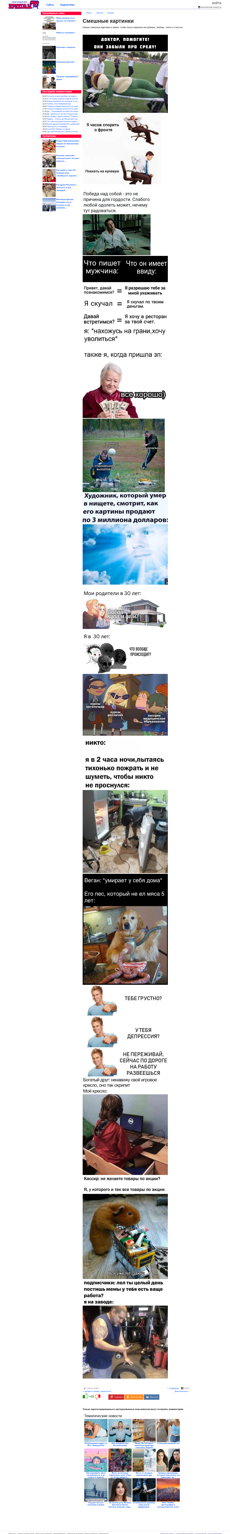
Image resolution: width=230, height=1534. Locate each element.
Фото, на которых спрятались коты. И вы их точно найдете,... (120, 1475)
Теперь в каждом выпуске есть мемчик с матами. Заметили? (73, 106)
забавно (96, 1388)
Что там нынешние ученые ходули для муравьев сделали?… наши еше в (79, 121)
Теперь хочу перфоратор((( (59, 104)
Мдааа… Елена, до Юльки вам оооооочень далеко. (69, 119)
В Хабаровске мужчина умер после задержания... (144, 1505)
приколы (90, 1388)
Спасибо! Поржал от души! (58, 129)
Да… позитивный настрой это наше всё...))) (66, 111)
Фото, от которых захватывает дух (144, 1474)
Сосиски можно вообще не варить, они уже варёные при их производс (78, 96)
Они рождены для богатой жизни (120, 1444)
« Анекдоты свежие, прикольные (97, 1391)
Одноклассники (136, 1397)
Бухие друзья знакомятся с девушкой (63, 124)
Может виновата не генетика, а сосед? (64, 101)
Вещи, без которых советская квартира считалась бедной (144, 1445)
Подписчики (67, 4)
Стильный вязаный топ (168, 1443)
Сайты (50, 4)
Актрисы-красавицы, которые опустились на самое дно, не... (168, 1475)
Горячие (99, 13)
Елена (186, 1388)
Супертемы (49, 136)
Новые (89, 13)
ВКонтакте (154, 1397)
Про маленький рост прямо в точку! (62, 131)
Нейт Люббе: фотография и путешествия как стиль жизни (168, 1506)
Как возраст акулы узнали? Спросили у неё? (66, 116)
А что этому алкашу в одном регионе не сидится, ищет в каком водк (76, 99)
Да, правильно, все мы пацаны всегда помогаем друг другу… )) (74, 114)
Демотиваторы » (182, 1391)
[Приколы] (24, 8)
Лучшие (110, 13)
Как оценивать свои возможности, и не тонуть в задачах (95, 1475)
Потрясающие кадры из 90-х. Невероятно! (96, 1444)
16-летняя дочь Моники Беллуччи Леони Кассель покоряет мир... (120, 1505)
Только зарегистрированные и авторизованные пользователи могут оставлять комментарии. (133, 1409)
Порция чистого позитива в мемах (95, 1504)
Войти (216, 3)
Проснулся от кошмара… (58, 126)
